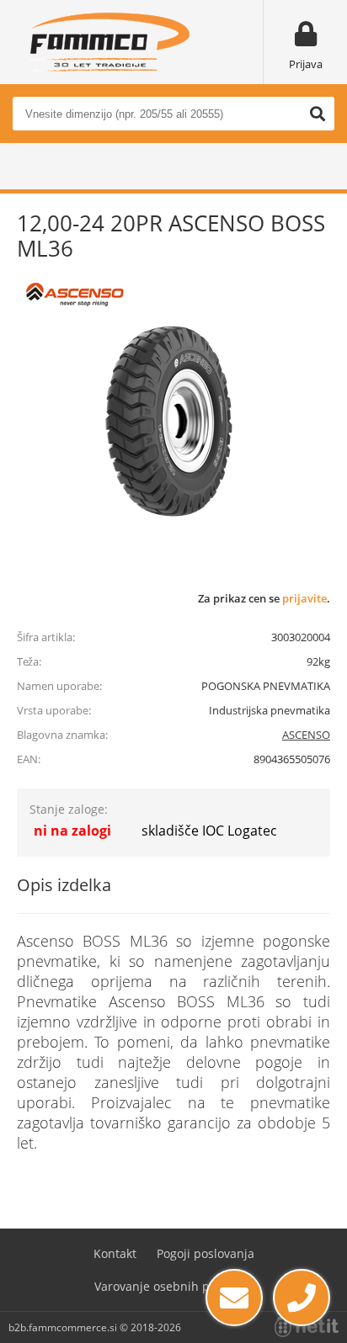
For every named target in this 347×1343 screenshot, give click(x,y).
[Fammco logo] (109, 42)
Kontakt (114, 1253)
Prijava (306, 64)
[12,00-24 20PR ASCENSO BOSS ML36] (168, 420)
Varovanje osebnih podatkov (174, 1286)
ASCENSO (306, 734)
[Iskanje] (317, 113)
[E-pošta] (234, 1297)
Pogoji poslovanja (205, 1253)
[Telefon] (301, 1297)
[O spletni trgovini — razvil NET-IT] (307, 1327)
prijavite (304, 598)
